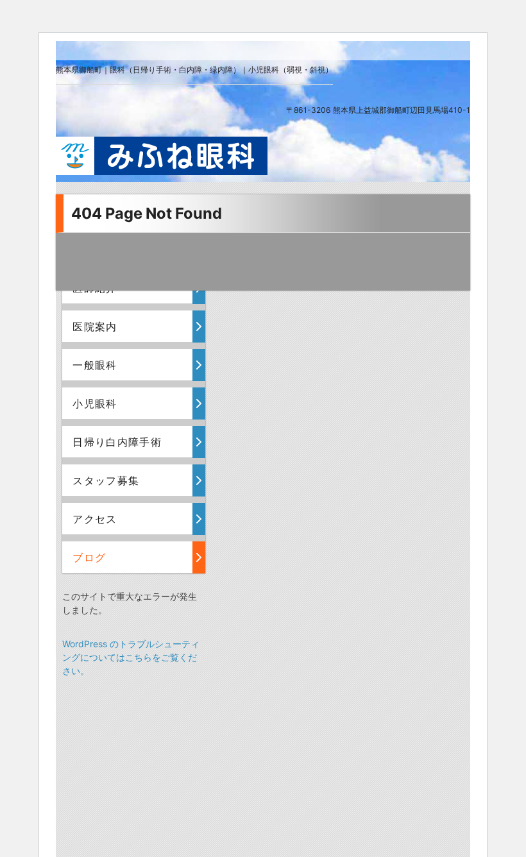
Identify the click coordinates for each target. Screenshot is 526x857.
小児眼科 (94, 403)
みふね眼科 (161, 156)
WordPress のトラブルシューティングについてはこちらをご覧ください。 (130, 657)
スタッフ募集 (105, 480)
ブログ (89, 557)
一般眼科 (94, 365)
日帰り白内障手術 (117, 442)
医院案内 (94, 326)
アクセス (94, 519)
